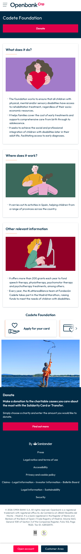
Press (40, 452)
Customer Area (54, 548)
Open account (26, 548)
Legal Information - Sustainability (40, 489)
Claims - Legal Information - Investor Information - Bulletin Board (40, 482)
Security (40, 497)
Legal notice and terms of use (40, 459)
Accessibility (40, 467)
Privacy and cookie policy (40, 474)
